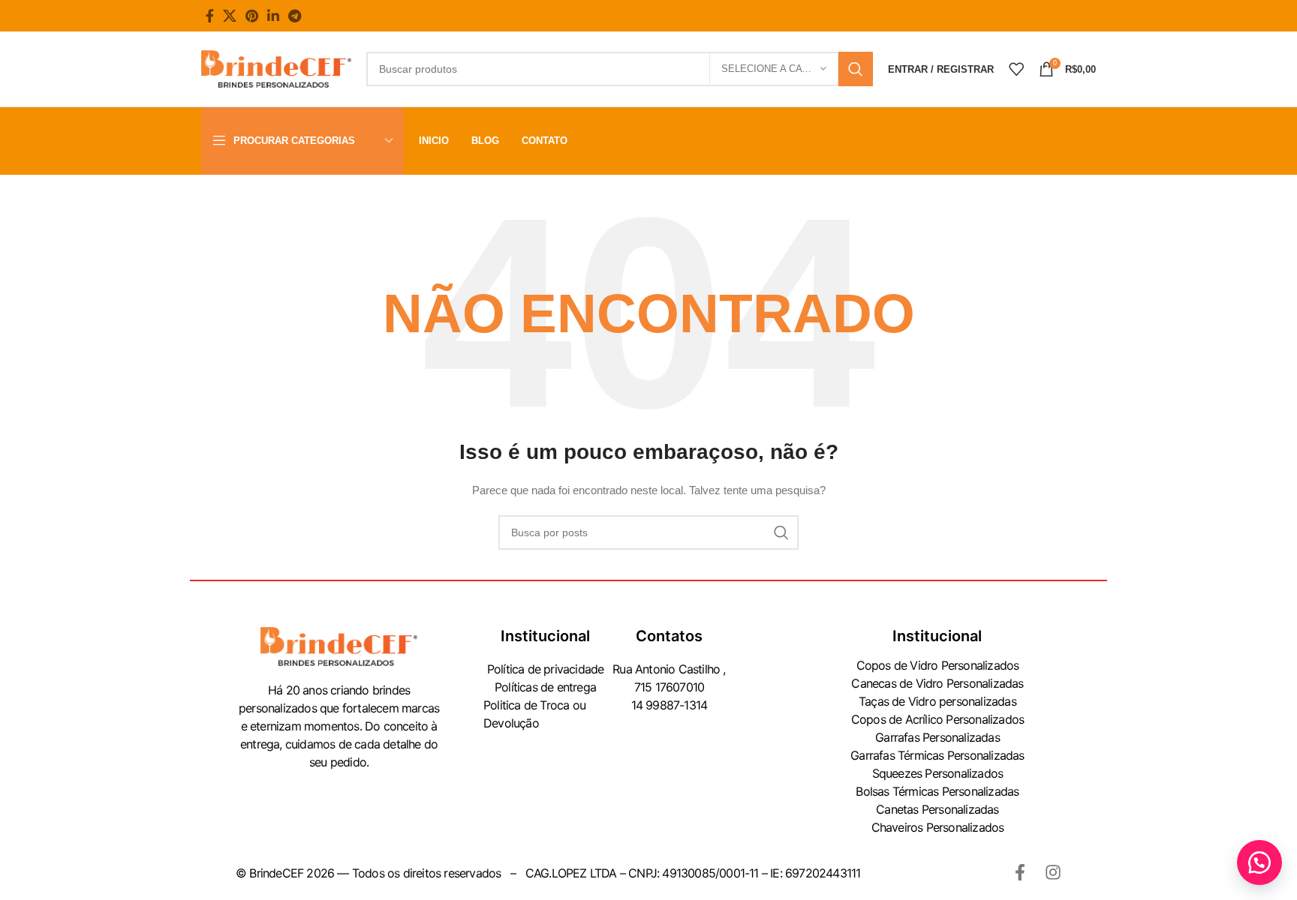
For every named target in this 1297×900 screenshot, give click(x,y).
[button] (1259, 862)
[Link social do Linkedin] (273, 15)
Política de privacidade (545, 669)
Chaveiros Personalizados (937, 827)
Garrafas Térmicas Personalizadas (937, 755)
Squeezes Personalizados (938, 773)
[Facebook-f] (1020, 872)
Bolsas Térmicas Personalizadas (937, 791)
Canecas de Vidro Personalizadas (937, 683)
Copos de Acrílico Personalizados (937, 719)
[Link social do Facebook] (209, 15)
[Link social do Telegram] (294, 15)
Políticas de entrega (545, 687)
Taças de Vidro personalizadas (937, 701)
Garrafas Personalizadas (937, 737)
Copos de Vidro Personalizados (937, 665)
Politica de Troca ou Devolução (534, 714)
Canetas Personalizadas (937, 809)
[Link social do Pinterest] (252, 15)
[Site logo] (276, 68)
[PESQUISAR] (855, 69)
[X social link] (229, 15)
